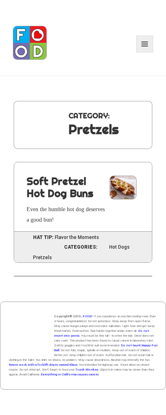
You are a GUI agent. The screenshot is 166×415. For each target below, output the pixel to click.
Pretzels (42, 257)
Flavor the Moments (77, 237)
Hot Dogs (119, 247)
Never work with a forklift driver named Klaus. (43, 365)
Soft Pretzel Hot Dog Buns (60, 187)
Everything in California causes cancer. (70, 374)
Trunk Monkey (86, 369)
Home (29, 334)
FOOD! (88, 316)
